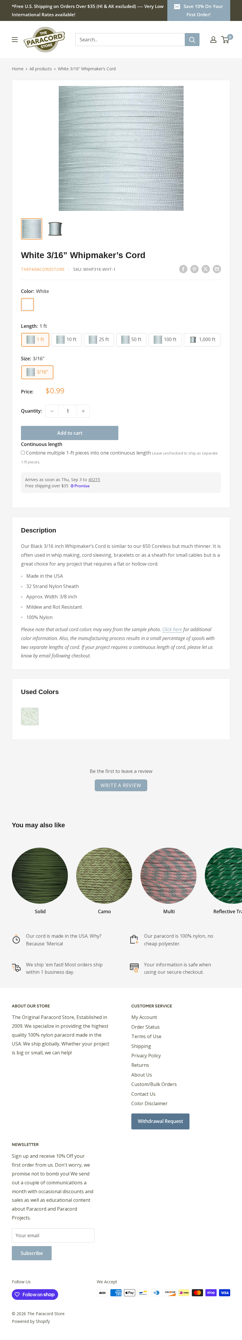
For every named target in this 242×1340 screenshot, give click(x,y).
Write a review (121, 785)
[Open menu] (15, 39)
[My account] (213, 39)
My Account (144, 1017)
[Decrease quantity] (52, 411)
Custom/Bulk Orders (154, 1084)
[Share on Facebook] (183, 268)
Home (18, 68)
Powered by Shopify (31, 1321)
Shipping (141, 1046)
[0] (225, 39)
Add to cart (69, 433)
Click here (172, 629)
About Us (141, 1075)
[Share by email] (217, 268)
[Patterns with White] (30, 716)
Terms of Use (146, 1036)
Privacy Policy (146, 1055)
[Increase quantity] (83, 411)
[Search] (192, 39)
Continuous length (41, 444)
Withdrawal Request (160, 1121)
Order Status (145, 1027)
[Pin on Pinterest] (194, 268)
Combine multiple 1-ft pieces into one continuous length (88, 453)
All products (41, 68)
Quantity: (31, 411)
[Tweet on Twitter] (206, 268)
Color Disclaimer (149, 1103)
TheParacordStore (43, 269)
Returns (140, 1065)
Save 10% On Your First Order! (203, 10)
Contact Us (143, 1094)
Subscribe (32, 1253)
